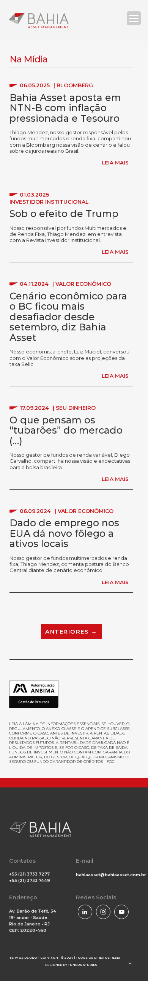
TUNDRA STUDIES (82, 965)
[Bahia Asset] (39, 20)
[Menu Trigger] (134, 18)
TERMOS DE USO (23, 957)
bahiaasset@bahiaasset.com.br (111, 874)
